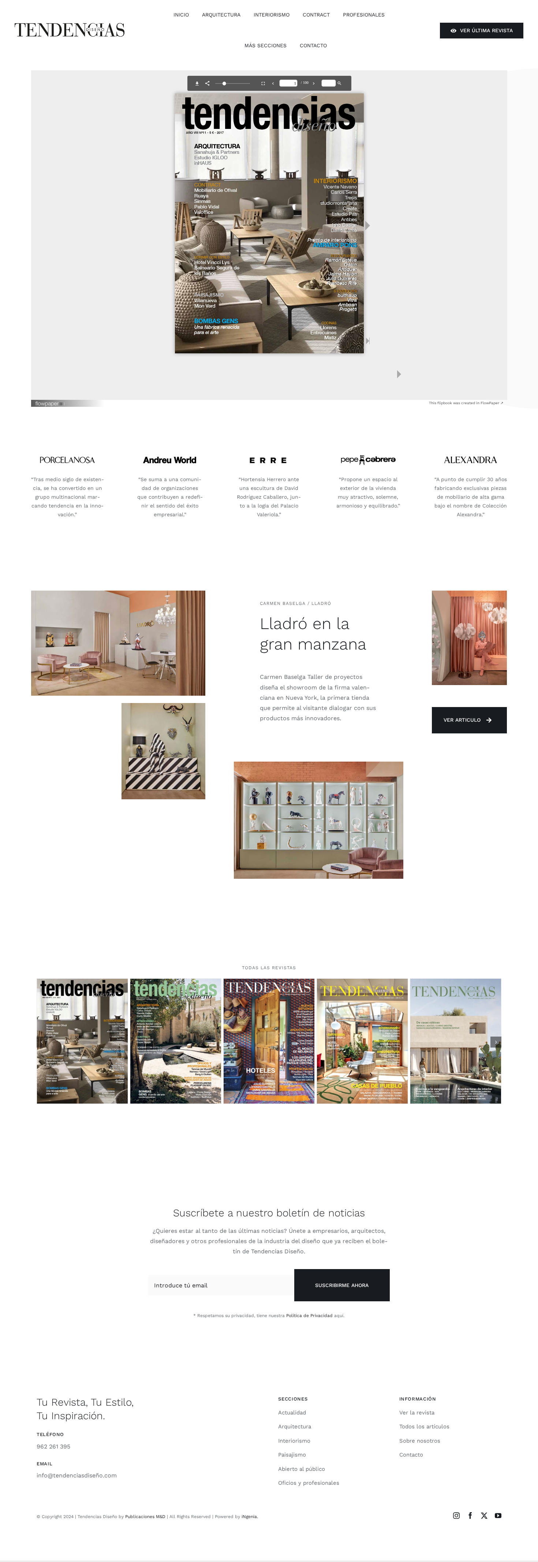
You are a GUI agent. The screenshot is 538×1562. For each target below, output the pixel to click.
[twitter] (484, 1515)
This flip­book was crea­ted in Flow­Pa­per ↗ (466, 403)
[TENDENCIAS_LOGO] (69, 25)
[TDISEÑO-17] (175, 982)
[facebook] (470, 1515)
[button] (42, 1041)
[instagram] (456, 1515)
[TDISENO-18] (269, 982)
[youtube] (498, 1515)
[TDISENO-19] (362, 982)
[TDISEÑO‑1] (455, 982)
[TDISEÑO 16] (82, 982)
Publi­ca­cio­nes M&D (145, 1516)
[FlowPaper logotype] (50, 401)
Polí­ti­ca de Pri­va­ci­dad (309, 1315)
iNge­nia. (250, 1516)
